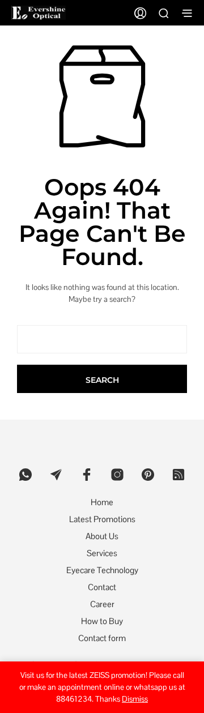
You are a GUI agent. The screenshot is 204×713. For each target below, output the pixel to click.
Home (102, 502)
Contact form (102, 638)
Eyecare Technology (102, 570)
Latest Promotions (102, 519)
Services (102, 553)
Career (102, 604)
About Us (102, 536)
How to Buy (102, 621)
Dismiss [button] (135, 699)
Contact (102, 587)
